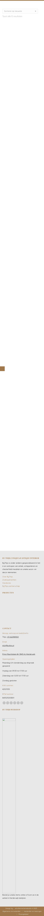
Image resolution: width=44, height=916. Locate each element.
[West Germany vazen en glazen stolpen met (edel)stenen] (33, 618)
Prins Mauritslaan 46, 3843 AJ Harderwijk (18, 654)
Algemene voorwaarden (11, 911)
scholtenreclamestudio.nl (24, 908)
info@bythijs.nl (8, 645)
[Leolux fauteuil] (24, 601)
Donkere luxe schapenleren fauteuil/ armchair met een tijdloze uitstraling (22, 322)
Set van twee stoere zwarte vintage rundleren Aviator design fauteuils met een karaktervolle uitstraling (22, 218)
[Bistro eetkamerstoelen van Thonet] (15, 601)
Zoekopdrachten (9, 580)
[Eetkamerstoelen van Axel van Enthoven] (6, 601)
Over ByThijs (7, 577)
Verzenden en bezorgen (33, 911)
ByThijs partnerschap (11, 586)
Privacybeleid (23, 914)
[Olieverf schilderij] (33, 601)
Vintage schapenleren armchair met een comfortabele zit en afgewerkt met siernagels (22, 62)
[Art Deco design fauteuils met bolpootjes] (24, 618)
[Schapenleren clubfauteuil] (6, 609)
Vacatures (6, 583)
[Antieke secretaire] (15, 609)
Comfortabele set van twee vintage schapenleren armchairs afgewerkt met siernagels (22, 113)
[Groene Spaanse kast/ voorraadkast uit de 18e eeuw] (6, 618)
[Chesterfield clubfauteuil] (15, 618)
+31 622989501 (13, 637)
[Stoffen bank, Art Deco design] (33, 609)
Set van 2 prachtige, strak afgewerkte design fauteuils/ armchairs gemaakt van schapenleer (22, 534)
